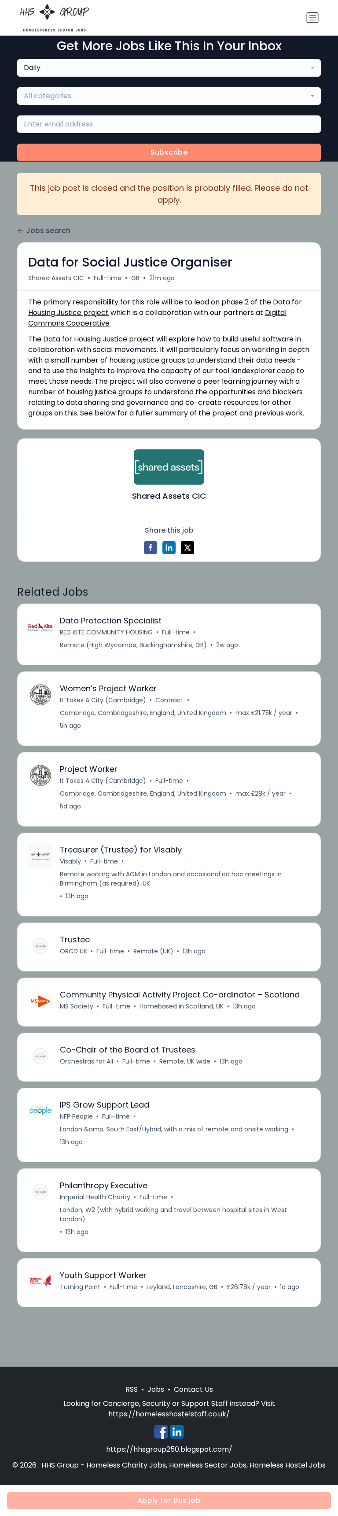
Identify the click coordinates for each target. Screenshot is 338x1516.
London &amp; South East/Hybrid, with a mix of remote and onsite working (174, 1129)
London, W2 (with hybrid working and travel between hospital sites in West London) (173, 1214)
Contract (169, 700)
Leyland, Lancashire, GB (182, 1286)
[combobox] (169, 68)
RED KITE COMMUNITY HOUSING (106, 632)
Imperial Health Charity (95, 1197)
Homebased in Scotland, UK (182, 1006)
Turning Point (80, 1286)
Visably (70, 861)
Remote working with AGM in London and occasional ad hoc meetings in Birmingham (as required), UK (171, 879)
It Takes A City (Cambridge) (103, 700)
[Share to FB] (150, 547)
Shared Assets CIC (56, 278)
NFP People (76, 1116)
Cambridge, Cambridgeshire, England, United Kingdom (143, 712)
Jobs (155, 1389)
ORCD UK (73, 951)
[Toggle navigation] (312, 17)
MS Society (76, 1006)
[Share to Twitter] (187, 547)
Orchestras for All (86, 1061)
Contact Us (193, 1389)
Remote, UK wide (184, 1061)
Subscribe (169, 152)
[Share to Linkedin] (169, 547)
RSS (131, 1389)
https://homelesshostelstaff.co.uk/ (169, 1414)
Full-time (107, 278)
